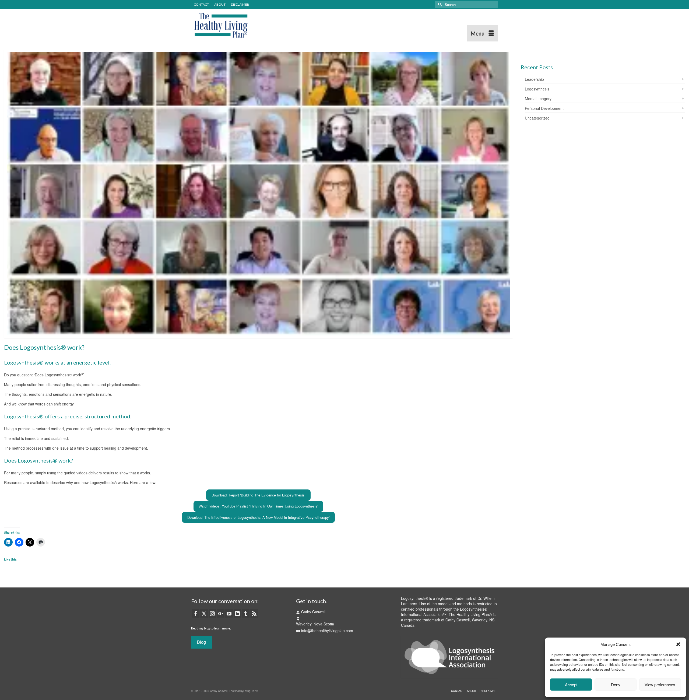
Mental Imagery (538, 98)
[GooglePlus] (220, 613)
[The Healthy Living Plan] (239, 25)
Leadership (534, 79)
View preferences (660, 684)
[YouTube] (229, 613)
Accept (571, 684)
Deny (615, 684)
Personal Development (544, 108)
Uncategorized (537, 118)
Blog (201, 642)
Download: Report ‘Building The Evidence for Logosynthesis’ (258, 495)
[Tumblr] (245, 613)
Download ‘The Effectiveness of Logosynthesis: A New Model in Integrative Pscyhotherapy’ (258, 517)
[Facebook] (195, 613)
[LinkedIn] (237, 613)
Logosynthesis (537, 89)
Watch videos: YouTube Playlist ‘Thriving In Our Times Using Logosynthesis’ (258, 506)
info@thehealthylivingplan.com (327, 630)
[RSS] (254, 613)
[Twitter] (204, 613)
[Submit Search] (439, 4)
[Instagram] (212, 613)
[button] (678, 644)
